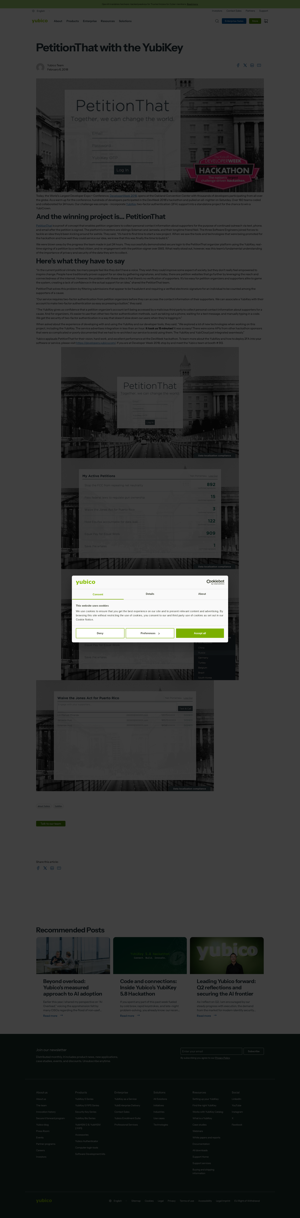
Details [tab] (150, 593)
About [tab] (202, 593)
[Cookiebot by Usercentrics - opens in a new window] (209, 582)
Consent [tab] (98, 594)
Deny (100, 633)
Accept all (200, 633)
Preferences (148, 633)
